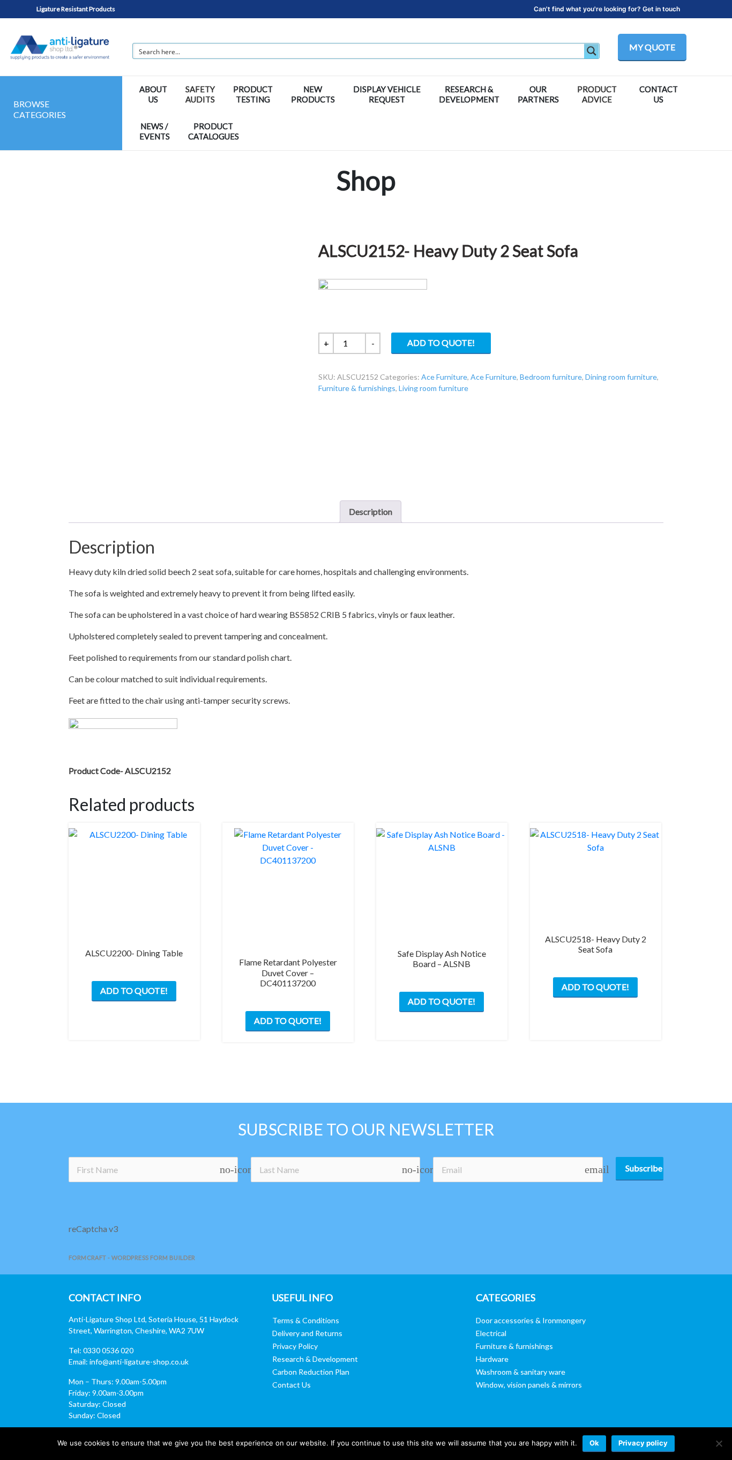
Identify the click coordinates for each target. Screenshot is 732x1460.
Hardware (492, 1358)
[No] (718, 1443)
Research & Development (315, 1358)
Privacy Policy (295, 1346)
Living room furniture (433, 388)
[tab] (370, 511)
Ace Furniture (444, 376)
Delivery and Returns (307, 1333)
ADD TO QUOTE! (441, 342)
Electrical (491, 1333)
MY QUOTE (652, 47)
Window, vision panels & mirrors (529, 1384)
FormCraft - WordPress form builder (132, 1257)
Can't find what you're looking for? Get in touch (607, 9)
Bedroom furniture (551, 376)
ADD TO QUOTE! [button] (288, 1020)
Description (370, 511)
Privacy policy (643, 1443)
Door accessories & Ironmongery (531, 1320)
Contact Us (291, 1384)
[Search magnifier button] (591, 50)
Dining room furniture (621, 376)
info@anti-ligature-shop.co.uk (139, 1361)
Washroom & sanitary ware (520, 1371)
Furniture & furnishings (356, 388)
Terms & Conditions (305, 1320)
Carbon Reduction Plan (310, 1371)
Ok (594, 1443)
